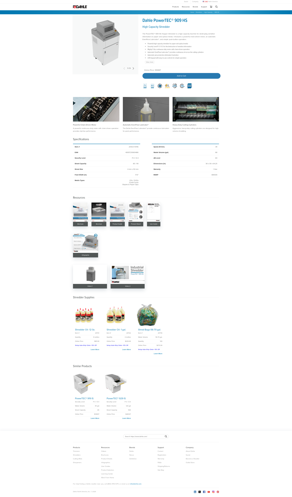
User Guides (105, 466)
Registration (162, 455)
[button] (133, 68)
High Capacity (208, 12)
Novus (131, 455)
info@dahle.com (136, 484)
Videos (103, 451)
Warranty (161, 459)
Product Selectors (107, 470)
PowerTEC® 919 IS (84, 398)
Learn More (95, 349)
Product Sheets (106, 459)
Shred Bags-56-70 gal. (149, 329)
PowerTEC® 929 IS (116, 398)
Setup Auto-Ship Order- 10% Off (86, 345)
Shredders (199, 12)
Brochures (105, 455)
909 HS (217, 12)
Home (192, 12)
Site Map (161, 470)
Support (204, 7)
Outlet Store (190, 463)
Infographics (105, 463)
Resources (186, 7)
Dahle (131, 451)
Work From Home (107, 478)
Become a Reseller (192, 459)
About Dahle (190, 451)
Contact (160, 451)
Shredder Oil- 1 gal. (116, 329)
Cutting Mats (77, 459)
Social (186, 2)
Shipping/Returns (164, 466)
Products (175, 7)
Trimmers (76, 451)
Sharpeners (77, 463)
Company (195, 2)
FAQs (160, 463)
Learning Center (107, 474)
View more (149, 62)
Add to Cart (181, 76)
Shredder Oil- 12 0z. (85, 329)
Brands (195, 7)
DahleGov (133, 459)
